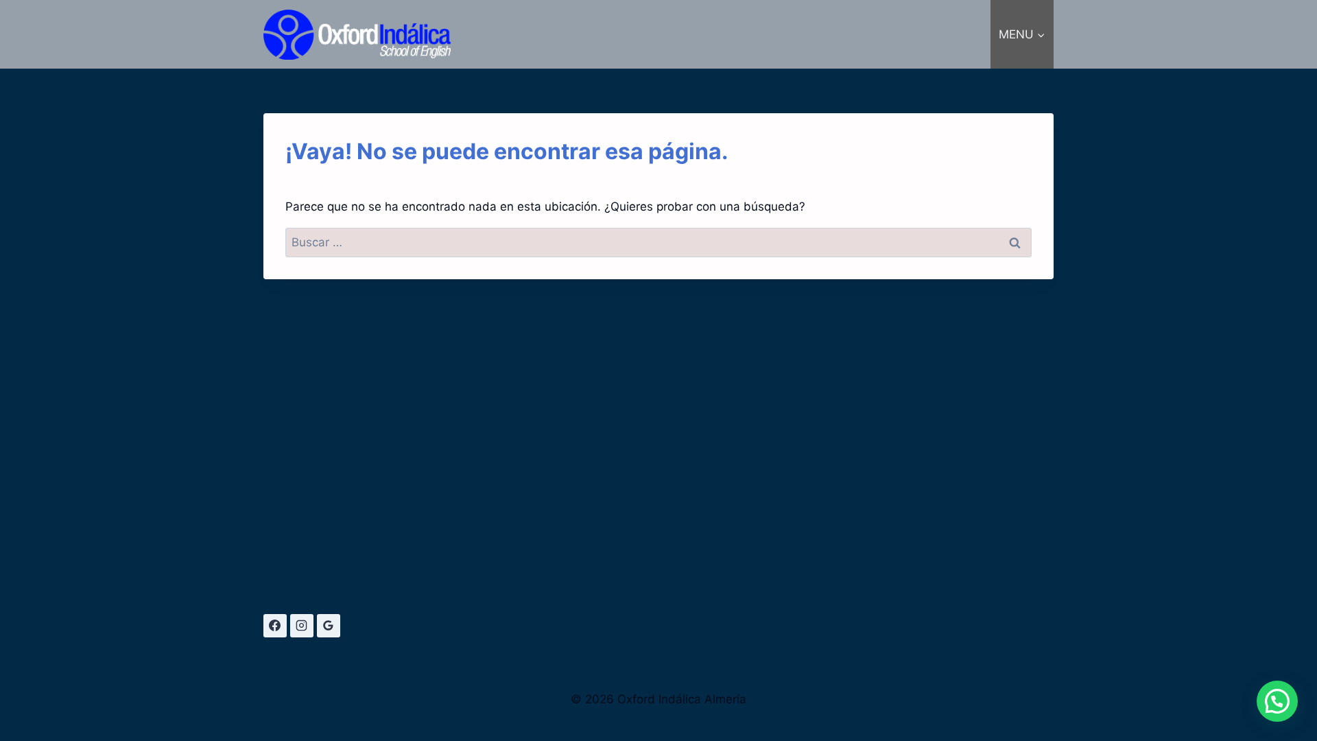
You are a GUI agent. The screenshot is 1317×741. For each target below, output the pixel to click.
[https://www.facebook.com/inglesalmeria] (275, 625)
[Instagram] (301, 625)
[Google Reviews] (328, 625)
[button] (1277, 701)
